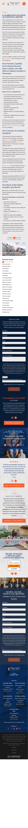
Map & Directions (8, 691)
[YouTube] (16, 728)
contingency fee (8, 58)
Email (3, 345)
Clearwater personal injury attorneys (13, 125)
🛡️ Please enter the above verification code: (12, 379)
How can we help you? (7, 355)
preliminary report (7, 165)
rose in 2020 (19, 142)
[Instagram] (19, 728)
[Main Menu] (3, 4)
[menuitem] (14, 262)
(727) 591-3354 (14, 675)
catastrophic (8, 140)
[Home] (13, 3)
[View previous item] (12, 573)
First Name (4, 330)
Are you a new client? (7, 350)
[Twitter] (11, 728)
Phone (3, 340)
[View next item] (16, 418)
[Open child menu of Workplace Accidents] (25, 310)
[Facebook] (8, 728)
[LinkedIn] (14, 728)
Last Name (4, 335)
